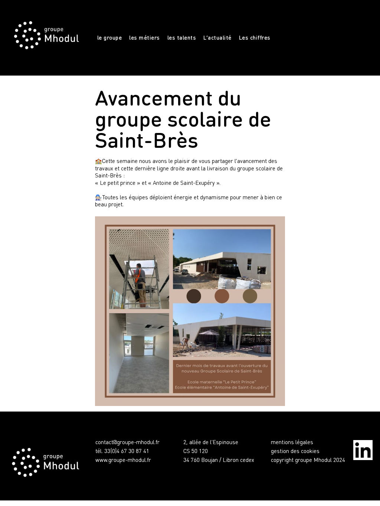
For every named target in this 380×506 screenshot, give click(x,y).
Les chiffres (255, 37)
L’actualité (217, 37)
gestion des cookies (295, 451)
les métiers (144, 37)
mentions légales (292, 442)
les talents (181, 37)
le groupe (109, 37)
